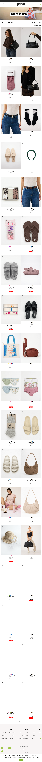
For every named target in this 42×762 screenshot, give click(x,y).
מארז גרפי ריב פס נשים (31, 133)
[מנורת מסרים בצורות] (11, 309)
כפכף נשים (31, 596)
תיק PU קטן (31, 365)
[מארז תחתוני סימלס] (31, 619)
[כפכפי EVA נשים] (31, 425)
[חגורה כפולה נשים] (31, 192)
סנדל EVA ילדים (11, 287)
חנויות (1, 4)
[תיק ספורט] (31, 540)
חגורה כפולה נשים (31, 209)
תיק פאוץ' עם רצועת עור (31, 480)
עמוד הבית (39, 22)
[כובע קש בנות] (11, 540)
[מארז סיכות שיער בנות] (11, 658)
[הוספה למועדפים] (23, 29)
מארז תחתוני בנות (31, 403)
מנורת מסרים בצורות (11, 325)
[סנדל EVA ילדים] (11, 270)
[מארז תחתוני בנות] (31, 386)
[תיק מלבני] (31, 42)
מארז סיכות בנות (11, 247)
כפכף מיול (31, 323)
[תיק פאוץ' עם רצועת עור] (31, 463)
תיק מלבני (31, 59)
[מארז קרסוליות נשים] (11, 425)
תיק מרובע (31, 753)
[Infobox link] (21, 1)
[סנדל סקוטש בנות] (11, 619)
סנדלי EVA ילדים (31, 287)
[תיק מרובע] (31, 736)
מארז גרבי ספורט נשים (11, 519)
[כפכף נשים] (31, 579)
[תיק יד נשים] (11, 42)
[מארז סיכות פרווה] (31, 658)
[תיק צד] (31, 502)
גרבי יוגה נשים (10, 94)
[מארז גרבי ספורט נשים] (11, 502)
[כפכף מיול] (31, 308)
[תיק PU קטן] (31, 348)
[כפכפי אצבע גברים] (31, 230)
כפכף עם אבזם (11, 171)
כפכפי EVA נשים (31, 442)
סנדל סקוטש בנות (10, 636)
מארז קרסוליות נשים (11, 442)
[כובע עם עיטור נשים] (31, 697)
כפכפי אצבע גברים (31, 247)
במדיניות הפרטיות (6, 757)
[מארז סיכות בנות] (11, 230)
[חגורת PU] (11, 119)
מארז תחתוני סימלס (31, 636)
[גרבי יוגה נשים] (11, 79)
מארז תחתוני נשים (10, 209)
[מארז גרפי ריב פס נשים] (31, 117)
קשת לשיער (31, 171)
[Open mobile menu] (40, 4)
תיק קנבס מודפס (11, 365)
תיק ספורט (31, 557)
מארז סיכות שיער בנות (11, 675)
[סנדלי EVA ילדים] (31, 270)
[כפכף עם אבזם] (11, 155)
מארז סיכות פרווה (31, 675)
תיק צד (31, 519)
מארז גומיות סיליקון (10, 713)
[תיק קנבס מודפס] (11, 348)
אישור (21, 759)
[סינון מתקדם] (38, 230)
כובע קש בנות (10, 557)
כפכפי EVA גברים (10, 596)
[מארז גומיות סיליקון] (11, 696)
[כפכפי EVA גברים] (11, 579)
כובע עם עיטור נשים (31, 714)
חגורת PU (11, 136)
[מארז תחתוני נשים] (11, 192)
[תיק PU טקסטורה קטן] (31, 81)
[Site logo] (21, 4)
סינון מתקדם (37, 25)
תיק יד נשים (11, 59)
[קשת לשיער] (31, 155)
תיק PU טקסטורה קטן (31, 98)
